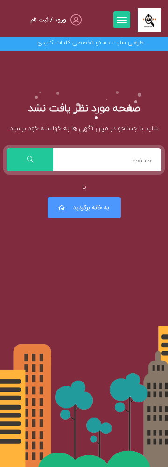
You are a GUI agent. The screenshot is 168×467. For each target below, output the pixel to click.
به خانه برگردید (91, 207)
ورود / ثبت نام (48, 20)
